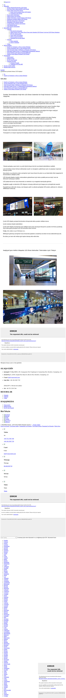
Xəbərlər (9, 39)
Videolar (9, 29)
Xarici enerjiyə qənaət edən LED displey (20, 12)
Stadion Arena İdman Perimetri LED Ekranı (18, 54)
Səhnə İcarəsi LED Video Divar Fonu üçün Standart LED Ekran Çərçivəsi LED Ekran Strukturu (35, 32)
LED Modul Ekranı (12, 25)
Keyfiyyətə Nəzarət (12, 60)
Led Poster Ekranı (37, 426)
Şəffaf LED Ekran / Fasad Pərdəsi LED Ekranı (19, 17)
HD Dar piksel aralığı (15, 33)
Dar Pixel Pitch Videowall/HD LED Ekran (18, 9)
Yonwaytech (10, 57)
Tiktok (5, 491)
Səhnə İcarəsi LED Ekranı (13, 16)
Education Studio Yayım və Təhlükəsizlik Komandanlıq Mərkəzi (23, 51)
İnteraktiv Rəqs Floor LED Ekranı (15, 20)
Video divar (57, 426)
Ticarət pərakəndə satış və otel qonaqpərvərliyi (19, 48)
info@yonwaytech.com (14, 377)
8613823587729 (8, 466)
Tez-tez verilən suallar (9, 65)
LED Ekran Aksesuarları (13, 26)
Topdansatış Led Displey (25, 426)
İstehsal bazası (10, 58)
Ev (4, 4)
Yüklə (8, 44)
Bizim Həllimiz (8, 45)
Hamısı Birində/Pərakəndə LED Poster (17, 7)
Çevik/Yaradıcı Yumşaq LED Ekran (16, 23)
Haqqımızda (7, 55)
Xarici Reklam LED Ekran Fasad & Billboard (18, 52)
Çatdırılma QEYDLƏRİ (16, 64)
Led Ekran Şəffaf (14, 426)
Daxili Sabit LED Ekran (13, 15)
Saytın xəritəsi (36, 424)
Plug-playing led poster (16, 31)
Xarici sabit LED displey (16, 35)
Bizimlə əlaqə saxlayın (9, 67)
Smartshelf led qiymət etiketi (17, 38)
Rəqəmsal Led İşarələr (48, 426)
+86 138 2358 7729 (9, 441)
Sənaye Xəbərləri (14, 42)
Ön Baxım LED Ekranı (16, 13)
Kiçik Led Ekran (5, 426)
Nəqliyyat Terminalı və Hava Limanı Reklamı (18, 47)
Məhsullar (6, 6)
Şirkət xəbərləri (14, 41)
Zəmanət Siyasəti (11, 61)
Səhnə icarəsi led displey (16, 36)
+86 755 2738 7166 (9, 438)
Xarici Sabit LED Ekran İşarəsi (15, 10)
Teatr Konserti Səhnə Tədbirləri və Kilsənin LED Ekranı (21, 49)
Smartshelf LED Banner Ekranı (15, 22)
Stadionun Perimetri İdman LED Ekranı (17, 19)
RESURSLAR (8, 28)
